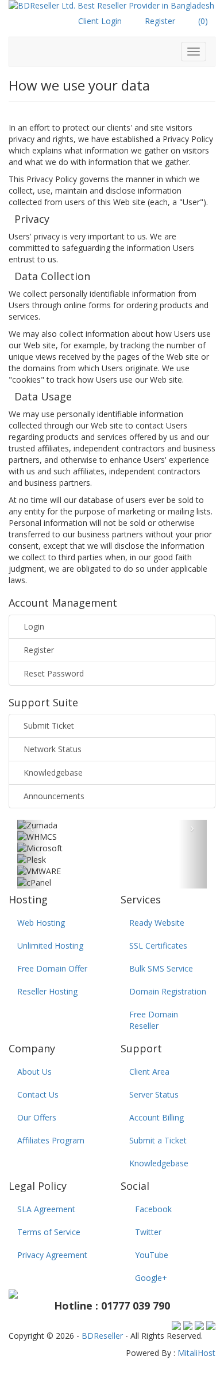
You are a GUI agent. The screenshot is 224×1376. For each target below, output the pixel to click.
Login (34, 626)
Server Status (154, 1094)
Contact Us (38, 1094)
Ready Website (156, 922)
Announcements (54, 796)
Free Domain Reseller (153, 1020)
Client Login (100, 20)
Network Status (53, 749)
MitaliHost (196, 1352)
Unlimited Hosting (50, 945)
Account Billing (156, 1117)
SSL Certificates (158, 945)
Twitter (148, 1231)
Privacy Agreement (52, 1254)
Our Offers (36, 1117)
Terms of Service (48, 1231)
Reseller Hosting (47, 991)
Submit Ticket (49, 725)
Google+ (151, 1277)
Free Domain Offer (52, 968)
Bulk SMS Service (161, 968)
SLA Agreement (46, 1209)
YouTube (151, 1254)
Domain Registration (167, 991)
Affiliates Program (50, 1140)
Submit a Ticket (158, 1140)
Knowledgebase (53, 772)
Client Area (149, 1071)
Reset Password (54, 673)
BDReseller (102, 1335)
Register (160, 20)
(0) (203, 20)
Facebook (153, 1209)
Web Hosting (41, 922)
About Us (34, 1071)
